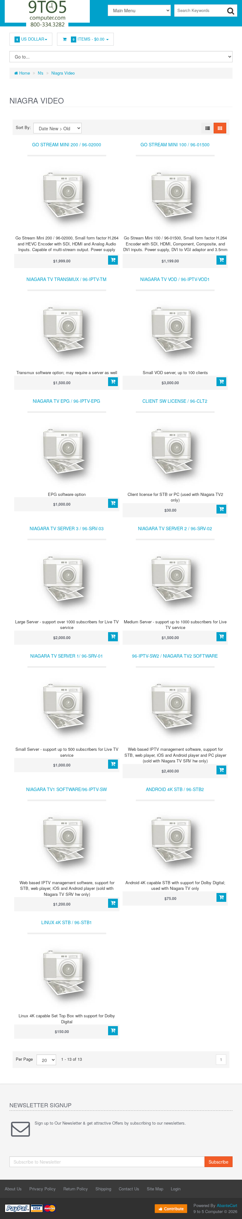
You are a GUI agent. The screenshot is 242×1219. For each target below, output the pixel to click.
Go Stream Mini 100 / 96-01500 (175, 144)
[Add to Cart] (113, 260)
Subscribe (218, 1162)
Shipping (103, 1189)
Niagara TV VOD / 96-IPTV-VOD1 (175, 279)
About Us (13, 1189)
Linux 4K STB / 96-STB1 (66, 922)
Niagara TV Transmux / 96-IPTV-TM (66, 279)
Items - (88, 39)
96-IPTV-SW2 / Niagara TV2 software (175, 656)
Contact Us (129, 1189)
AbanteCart (227, 1205)
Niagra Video (63, 73)
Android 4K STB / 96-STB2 (175, 789)
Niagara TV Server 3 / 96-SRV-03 (67, 528)
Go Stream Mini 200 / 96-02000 (66, 144)
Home (24, 73)
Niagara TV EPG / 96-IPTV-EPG (66, 401)
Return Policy (75, 1189)
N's (40, 73)
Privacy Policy (42, 1189)
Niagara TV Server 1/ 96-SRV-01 (66, 656)
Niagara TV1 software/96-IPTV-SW (66, 789)
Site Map (155, 1189)
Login (176, 1189)
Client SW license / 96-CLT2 (174, 401)
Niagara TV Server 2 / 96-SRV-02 (175, 528)
